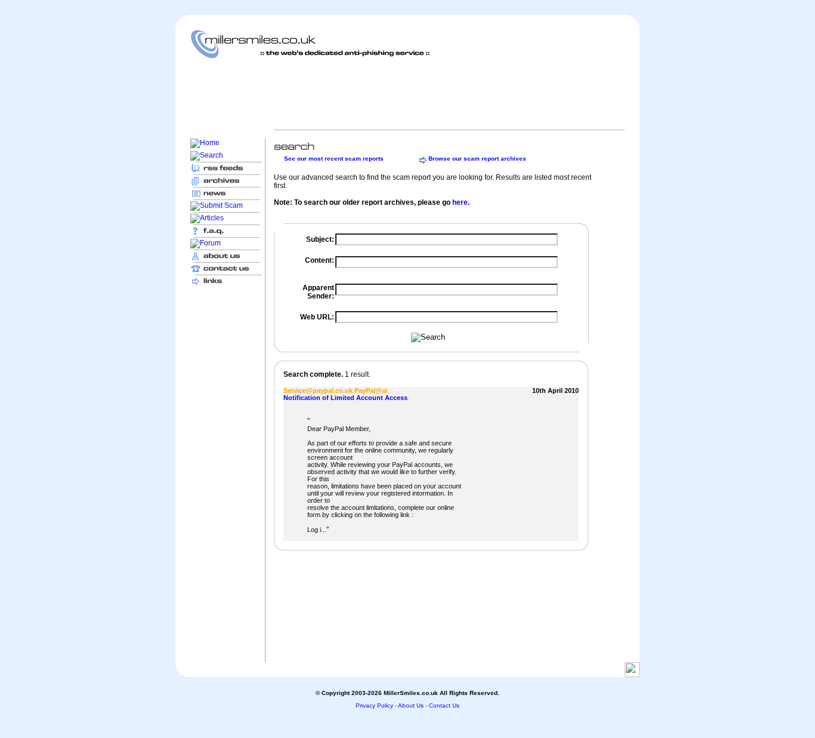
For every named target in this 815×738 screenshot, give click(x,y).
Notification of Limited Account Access (345, 397)
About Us (411, 705)
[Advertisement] (407, 94)
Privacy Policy (374, 705)
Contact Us (444, 705)
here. (461, 202)
